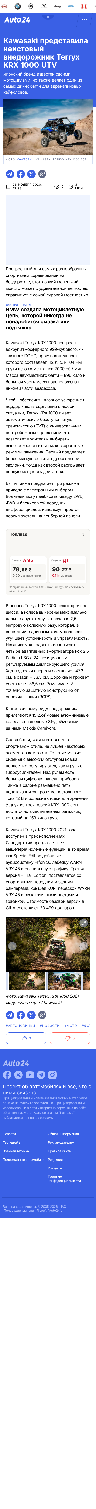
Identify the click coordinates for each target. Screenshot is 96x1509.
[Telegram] (41, 1075)
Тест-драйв (12, 1143)
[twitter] (31, 174)
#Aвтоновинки (20, 1026)
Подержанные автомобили (24, 1160)
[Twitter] (18, 1075)
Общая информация (63, 1134)
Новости (9, 1134)
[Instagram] (52, 1075)
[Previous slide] (12, 946)
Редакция (55, 1160)
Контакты (55, 1168)
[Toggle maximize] (83, 923)
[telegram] (10, 174)
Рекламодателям (61, 1143)
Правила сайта (59, 1151)
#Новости (50, 1026)
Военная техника (16, 1151)
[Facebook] (7, 1075)
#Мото (71, 1026)
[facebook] (21, 174)
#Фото (88, 1026)
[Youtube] (30, 1075)
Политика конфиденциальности (64, 1179)
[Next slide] (83, 946)
